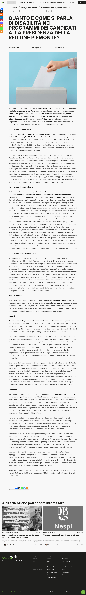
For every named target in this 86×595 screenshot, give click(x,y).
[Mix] (1, 25)
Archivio (4, 532)
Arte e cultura (13, 7)
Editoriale (64, 564)
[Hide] (0, 33)
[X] (1, 11)
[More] (1, 31)
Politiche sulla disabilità (27, 11)
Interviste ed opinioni (62, 7)
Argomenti (31, 2)
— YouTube (74, 591)
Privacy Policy (14, 591)
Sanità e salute (41, 11)
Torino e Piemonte (58, 11)
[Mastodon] (1, 23)
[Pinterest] (1, 20)
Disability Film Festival (50, 2)
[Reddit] (1, 14)
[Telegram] (24, 488)
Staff (37, 2)
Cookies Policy (5, 591)
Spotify (73, 2)
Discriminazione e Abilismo (47, 7)
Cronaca (22, 7)
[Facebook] (1, 9)
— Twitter (67, 591)
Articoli (26, 2)
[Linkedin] (1, 17)
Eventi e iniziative (51, 566)
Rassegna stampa (66, 572)
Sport (49, 11)
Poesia (63, 569)
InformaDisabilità (61, 2)
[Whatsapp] (1, 28)
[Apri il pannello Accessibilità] (83, 592)
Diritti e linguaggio (32, 7)
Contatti (42, 2)
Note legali (22, 591)
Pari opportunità (14, 11)
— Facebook (59, 591)
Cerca (13, 2)
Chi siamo (20, 2)
